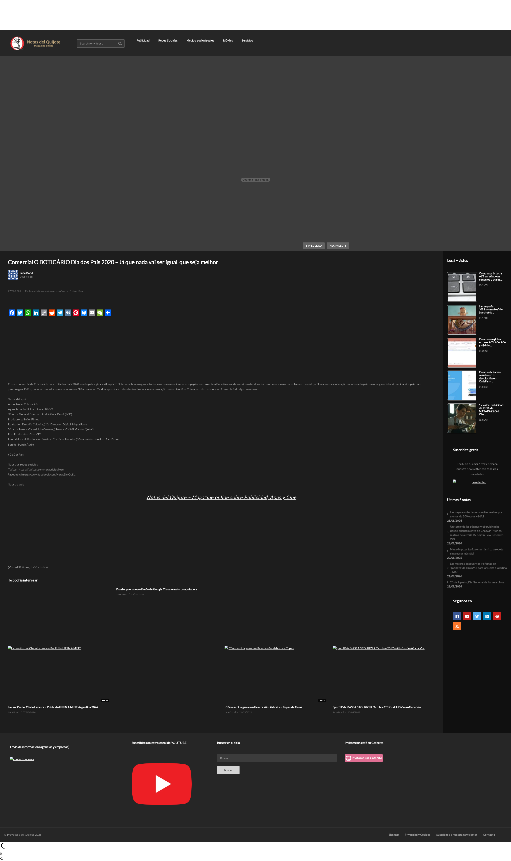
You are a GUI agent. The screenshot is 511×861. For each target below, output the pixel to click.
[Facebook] (457, 616)
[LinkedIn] (487, 616)
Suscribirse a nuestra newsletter (456, 834)
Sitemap (394, 834)
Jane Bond (26, 273)
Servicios (248, 40)
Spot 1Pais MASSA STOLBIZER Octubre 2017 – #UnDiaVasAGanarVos (377, 707)
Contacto (489, 834)
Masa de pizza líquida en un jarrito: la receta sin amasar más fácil (476, 551)
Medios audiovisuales (200, 40)
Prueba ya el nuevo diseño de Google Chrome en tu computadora (156, 589)
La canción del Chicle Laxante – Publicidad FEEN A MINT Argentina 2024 (53, 707)
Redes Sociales (168, 40)
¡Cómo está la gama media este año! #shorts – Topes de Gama (263, 707)
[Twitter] (477, 616)
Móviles (228, 40)
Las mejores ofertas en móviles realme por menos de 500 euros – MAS (476, 514)
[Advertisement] (255, 15)
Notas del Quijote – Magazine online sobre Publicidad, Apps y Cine (221, 497)
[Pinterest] (497, 616)
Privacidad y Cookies (417, 834)
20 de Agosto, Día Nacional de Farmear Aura (477, 582)
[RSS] (457, 626)
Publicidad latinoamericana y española (45, 291)
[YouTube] (467, 616)
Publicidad (143, 40)
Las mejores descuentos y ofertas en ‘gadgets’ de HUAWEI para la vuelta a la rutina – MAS (478, 568)
